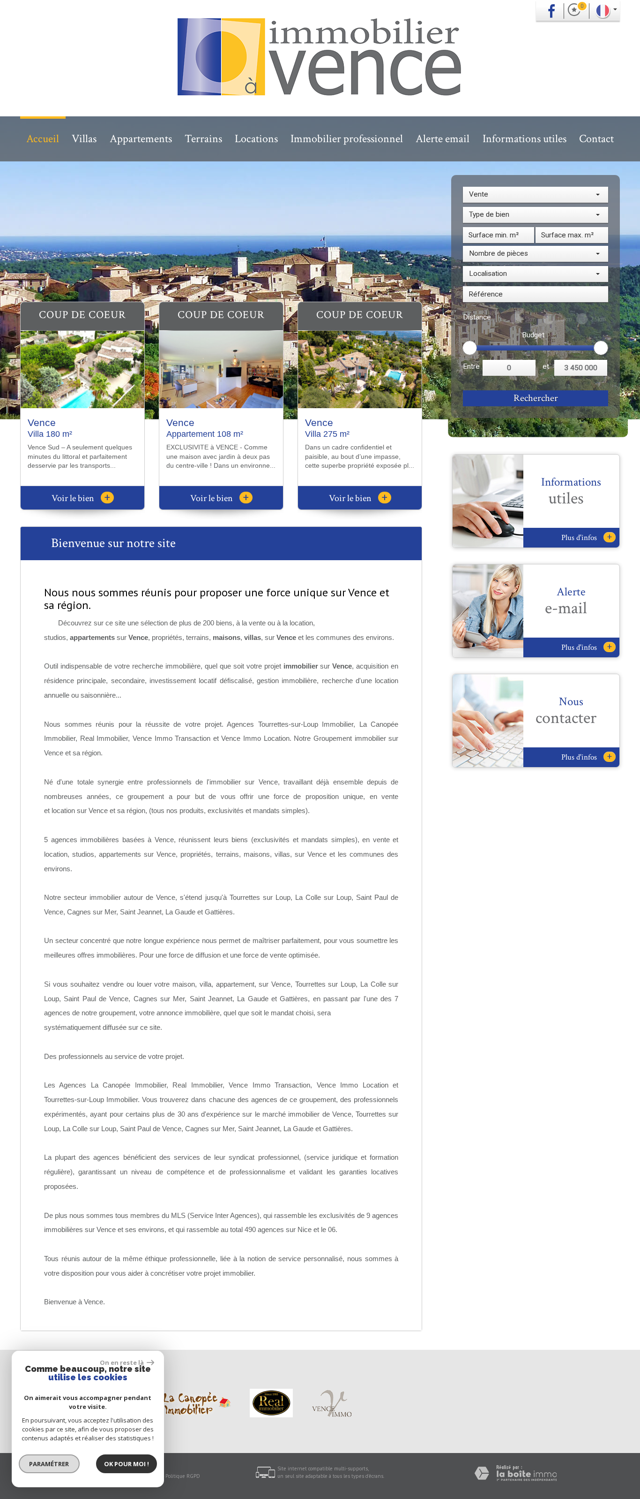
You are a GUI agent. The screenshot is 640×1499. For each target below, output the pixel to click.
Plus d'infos (586, 537)
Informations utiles (524, 138)
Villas (84, 138)
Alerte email (442, 138)
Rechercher (535, 398)
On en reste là (122, 1362)
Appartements (141, 138)
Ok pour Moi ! (126, 1464)
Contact (596, 138)
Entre (471, 366)
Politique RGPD (182, 1476)
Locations (256, 138)
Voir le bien (81, 498)
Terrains (203, 138)
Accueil (42, 138)
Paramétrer (49, 1464)
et (546, 366)
